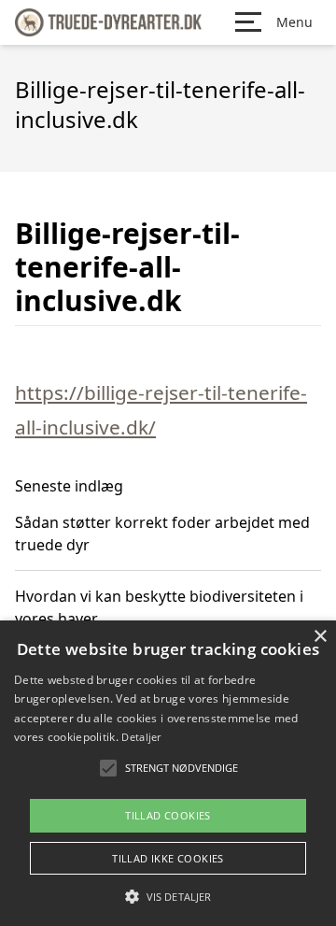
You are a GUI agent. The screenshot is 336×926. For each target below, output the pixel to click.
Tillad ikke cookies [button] (168, 858)
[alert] (168, 773)
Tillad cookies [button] (168, 815)
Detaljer (141, 737)
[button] (168, 896)
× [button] (320, 637)
